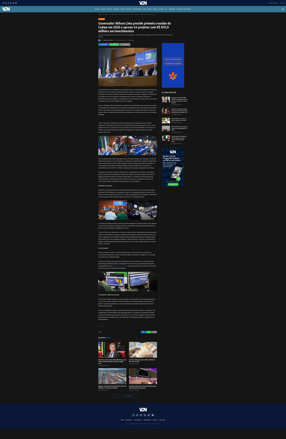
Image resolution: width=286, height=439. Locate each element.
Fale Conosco (138, 420)
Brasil (150, 9)
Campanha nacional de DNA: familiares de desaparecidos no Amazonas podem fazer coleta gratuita (179, 100)
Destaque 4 (101, 326)
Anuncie (155, 420)
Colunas (179, 9)
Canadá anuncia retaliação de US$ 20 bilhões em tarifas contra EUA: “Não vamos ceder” (179, 139)
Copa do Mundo (137, 9)
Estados (97, 9)
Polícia (122, 9)
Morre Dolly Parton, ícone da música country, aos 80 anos (178, 119)
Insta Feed (162, 420)
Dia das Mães (187, 9)
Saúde (145, 9)
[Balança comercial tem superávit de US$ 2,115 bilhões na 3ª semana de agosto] (112, 376)
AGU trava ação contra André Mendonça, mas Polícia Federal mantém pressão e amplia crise (112, 361)
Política (109, 9)
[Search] (283, 3)
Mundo (155, 9)
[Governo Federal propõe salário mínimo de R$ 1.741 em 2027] (143, 350)
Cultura (160, 9)
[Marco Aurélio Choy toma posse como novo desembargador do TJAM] (166, 128)
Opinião (103, 9)
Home (99, 14)
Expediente (129, 420)
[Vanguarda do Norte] (143, 3)
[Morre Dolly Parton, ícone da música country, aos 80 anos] (166, 120)
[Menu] (283, 9)
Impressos (172, 9)
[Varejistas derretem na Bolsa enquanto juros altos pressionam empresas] (143, 376)
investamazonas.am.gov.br (120, 266)
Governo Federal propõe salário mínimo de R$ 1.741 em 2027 (142, 360)
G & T (166, 9)
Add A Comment (127, 395)
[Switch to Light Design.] (281, 3)
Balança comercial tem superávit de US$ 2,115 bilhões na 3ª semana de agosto (112, 387)
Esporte (128, 9)
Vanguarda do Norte (108, 40)
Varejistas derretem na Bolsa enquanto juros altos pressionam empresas (142, 387)
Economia (116, 9)
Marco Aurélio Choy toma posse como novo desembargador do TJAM (179, 128)
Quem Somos (147, 420)
